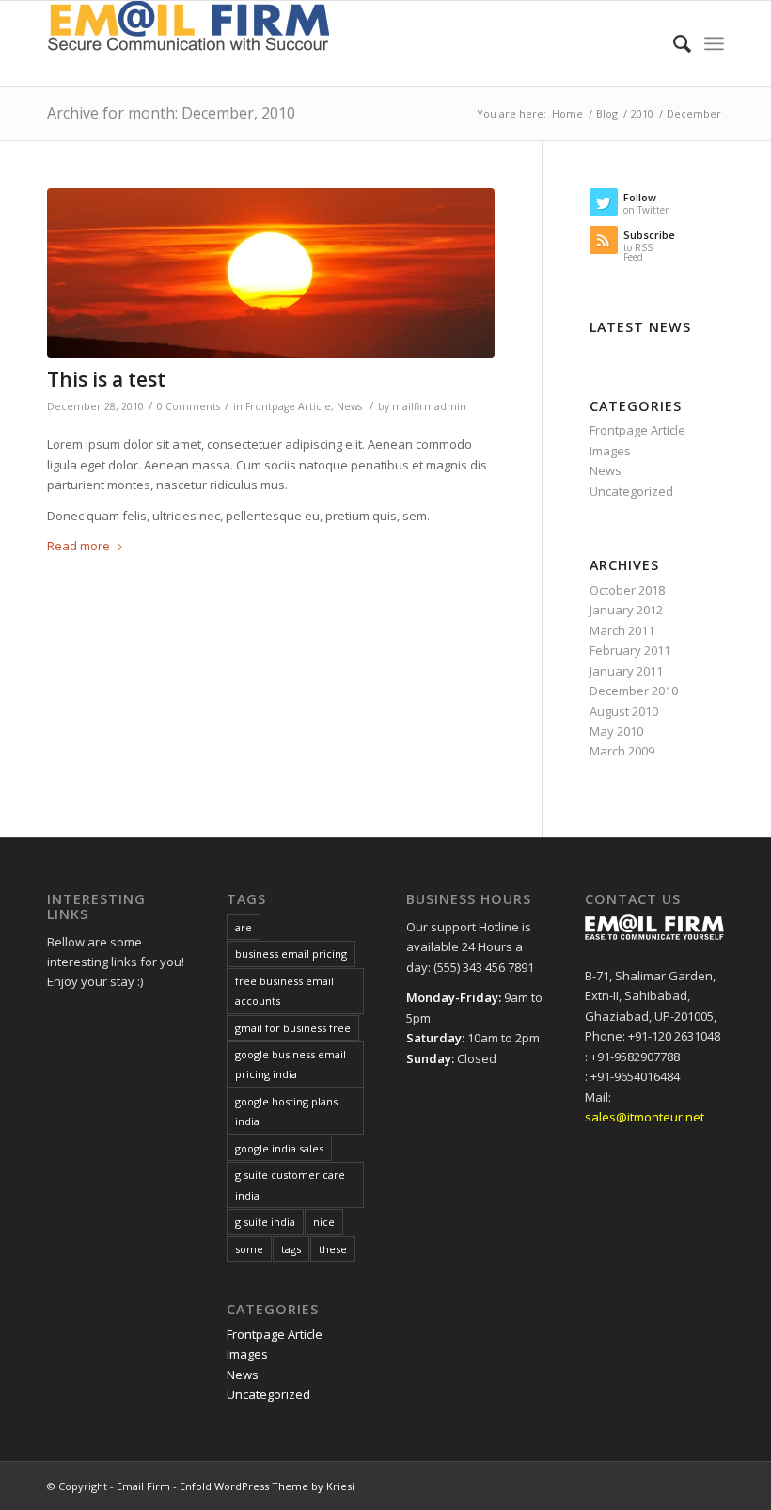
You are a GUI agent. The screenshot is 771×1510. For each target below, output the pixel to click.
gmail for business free (293, 1028)
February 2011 (630, 650)
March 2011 (622, 630)
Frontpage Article (288, 406)
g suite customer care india (290, 1184)
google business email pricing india (290, 1064)
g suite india (265, 1222)
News (349, 406)
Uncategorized (631, 491)
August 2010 (624, 711)
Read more (78, 545)
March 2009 (622, 750)
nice (324, 1222)
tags (291, 1249)
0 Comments (188, 406)
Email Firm (143, 1486)
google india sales (279, 1148)
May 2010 (616, 731)
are (243, 927)
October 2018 (627, 589)
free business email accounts (284, 991)
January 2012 (626, 609)
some (249, 1249)
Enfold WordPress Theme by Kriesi (267, 1486)
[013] (271, 273)
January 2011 (626, 670)
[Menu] (714, 43)
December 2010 (634, 690)
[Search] (672, 43)
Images (610, 450)
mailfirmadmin (429, 406)
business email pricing (291, 953)
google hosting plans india (286, 1111)
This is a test (106, 379)
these (333, 1249)
